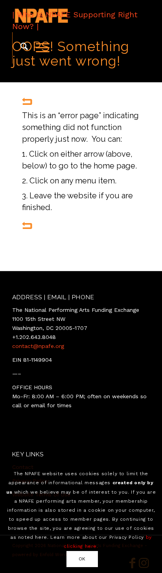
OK (82, 559)
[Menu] (39, 48)
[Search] (20, 48)
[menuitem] (20, 48)
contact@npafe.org (38, 346)
